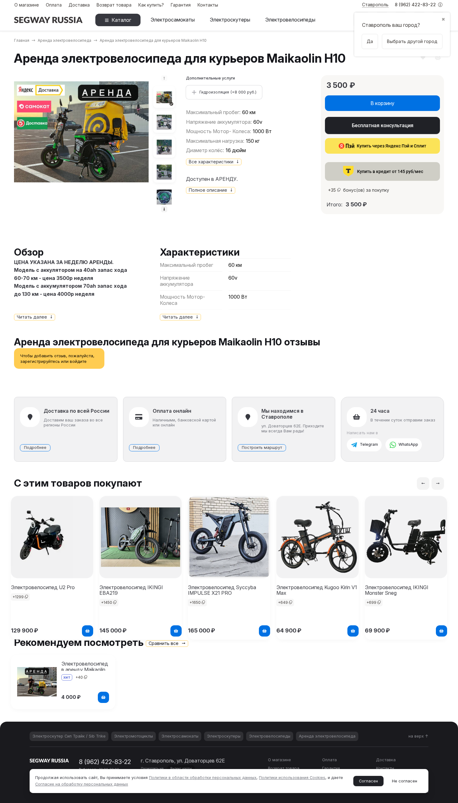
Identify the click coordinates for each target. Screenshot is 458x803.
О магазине (26, 4)
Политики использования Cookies (292, 777)
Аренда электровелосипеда (64, 40)
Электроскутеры (230, 20)
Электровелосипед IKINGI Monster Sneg (396, 590)
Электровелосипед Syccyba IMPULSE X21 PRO (222, 590)
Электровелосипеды (290, 20)
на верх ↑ (418, 736)
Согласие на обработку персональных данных (81, 784)
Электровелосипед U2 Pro (43, 587)
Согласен (368, 781)
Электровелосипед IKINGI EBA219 (131, 590)
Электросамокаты (172, 20)
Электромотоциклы (133, 736)
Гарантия (181, 4)
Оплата (54, 4)
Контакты (208, 4)
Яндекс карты (181, 768)
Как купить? (151, 4)
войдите (78, 361)
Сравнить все (164, 643)
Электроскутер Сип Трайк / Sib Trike (69, 736)
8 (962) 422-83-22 (416, 4)
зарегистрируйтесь (40, 361)
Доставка (79, 4)
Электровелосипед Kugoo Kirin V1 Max (316, 590)
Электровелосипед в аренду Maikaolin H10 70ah (84, 670)
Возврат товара (114, 4)
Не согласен (404, 781)
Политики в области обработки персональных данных (202, 777)
